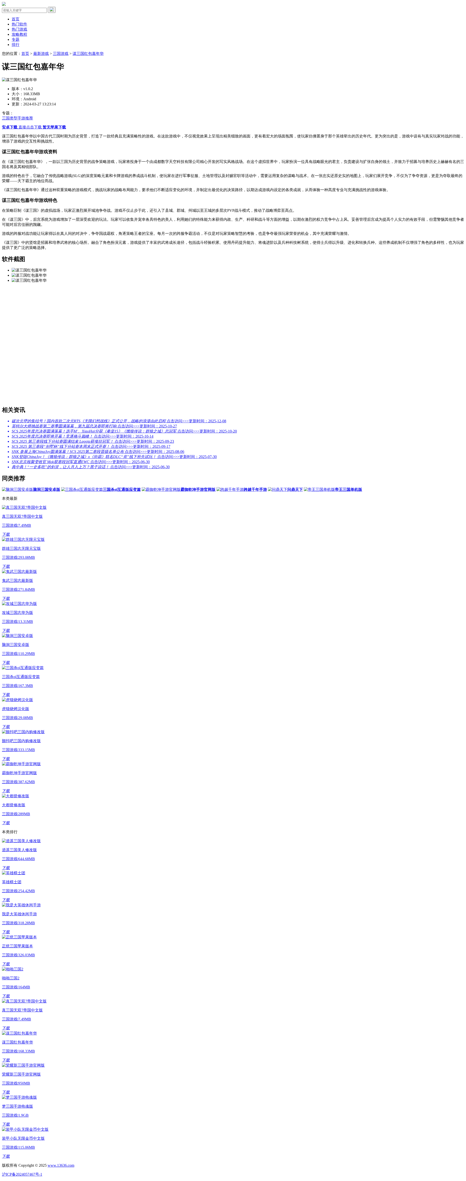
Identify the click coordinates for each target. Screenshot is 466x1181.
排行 (15, 44)
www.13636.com (61, 1165)
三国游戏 (60, 53)
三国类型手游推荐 (17, 118)
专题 (15, 39)
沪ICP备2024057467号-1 (22, 1174)
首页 (15, 19)
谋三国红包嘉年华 (88, 53)
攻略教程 (19, 34)
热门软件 (19, 24)
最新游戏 (41, 53)
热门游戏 (19, 29)
